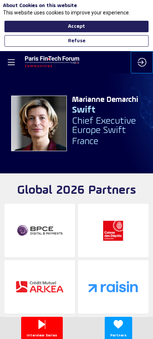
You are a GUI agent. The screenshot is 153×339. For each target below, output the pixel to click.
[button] (11, 62)
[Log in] (142, 62)
